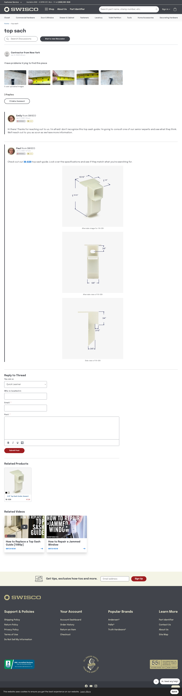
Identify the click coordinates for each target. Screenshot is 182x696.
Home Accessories (146, 18)
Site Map (163, 634)
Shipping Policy (12, 620)
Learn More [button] (85, 692)
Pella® (111, 625)
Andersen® (114, 620)
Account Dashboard (70, 620)
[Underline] (17, 443)
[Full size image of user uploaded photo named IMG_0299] (15, 77)
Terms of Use (11, 634)
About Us (163, 630)
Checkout (65, 634)
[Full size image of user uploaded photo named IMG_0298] (112, 77)
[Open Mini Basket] (175, 9)
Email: (7, 403)
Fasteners (84, 18)
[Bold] (8, 443)
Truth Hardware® (117, 630)
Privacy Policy (11, 630)
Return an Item (68, 630)
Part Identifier (166, 620)
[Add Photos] (22, 443)
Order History (67, 625)
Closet (7, 18)
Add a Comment (18, 101)
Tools (129, 18)
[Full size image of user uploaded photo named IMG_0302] (39, 77)
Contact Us (165, 625)
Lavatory (98, 18)
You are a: (9, 379)
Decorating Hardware (169, 18)
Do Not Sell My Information (18, 639)
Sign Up (139, 579)
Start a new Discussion (55, 39)
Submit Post (14, 450)
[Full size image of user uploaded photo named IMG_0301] (63, 77)
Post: (6, 415)
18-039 (27, 162)
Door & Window (47, 18)
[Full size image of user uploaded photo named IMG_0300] (88, 77)
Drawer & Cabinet (67, 18)
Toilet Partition (115, 18)
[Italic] (13, 443)
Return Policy (11, 625)
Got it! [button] (174, 692)
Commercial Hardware (25, 18)
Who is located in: (13, 391)
